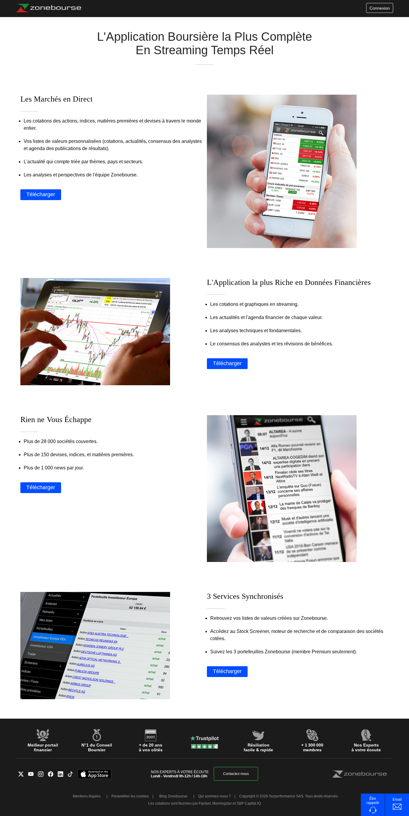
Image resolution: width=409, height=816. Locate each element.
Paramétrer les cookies (130, 796)
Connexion (379, 8)
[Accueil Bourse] (48, 8)
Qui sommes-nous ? (214, 796)
